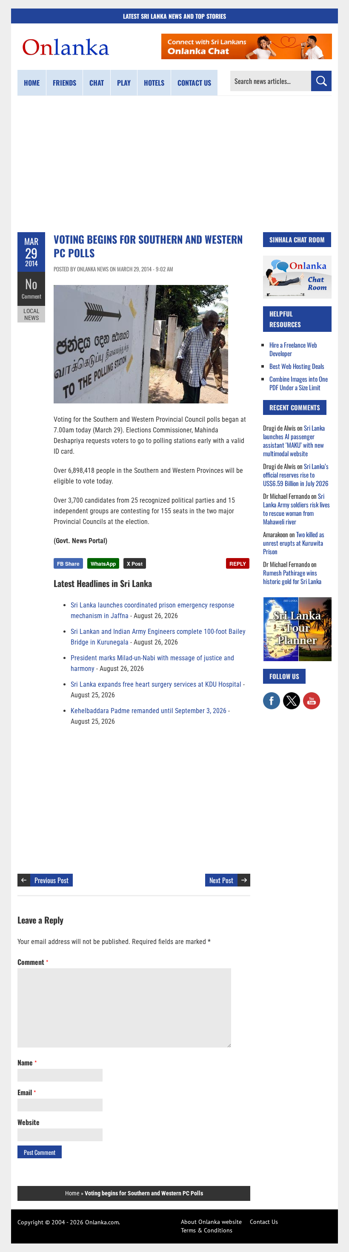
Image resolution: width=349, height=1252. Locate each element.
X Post (135, 563)
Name (27, 1062)
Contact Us (264, 1222)
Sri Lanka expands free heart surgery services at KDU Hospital (156, 684)
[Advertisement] (174, 164)
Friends (64, 83)
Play (124, 83)
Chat (96, 83)
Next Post (221, 880)
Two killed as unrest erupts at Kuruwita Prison (293, 543)
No (31, 283)
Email (26, 1092)
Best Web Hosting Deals (296, 366)
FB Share (68, 563)
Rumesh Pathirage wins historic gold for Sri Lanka (292, 577)
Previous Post (51, 880)
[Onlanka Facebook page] (271, 696)
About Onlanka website (211, 1222)
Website (28, 1122)
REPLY (237, 563)
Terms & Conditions (206, 1230)
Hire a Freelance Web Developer (293, 349)
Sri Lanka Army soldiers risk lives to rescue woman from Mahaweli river (296, 508)
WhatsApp (103, 563)
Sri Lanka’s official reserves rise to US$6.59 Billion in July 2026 (296, 474)
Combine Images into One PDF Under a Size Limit (298, 383)
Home (32, 83)
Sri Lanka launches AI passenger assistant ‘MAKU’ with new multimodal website (294, 440)
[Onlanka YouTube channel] (311, 696)
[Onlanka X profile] (291, 696)
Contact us (194, 83)
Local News (31, 314)
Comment (31, 296)
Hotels (154, 83)
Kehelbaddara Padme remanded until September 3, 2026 (148, 711)
